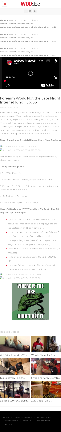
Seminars (8, 424)
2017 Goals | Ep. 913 (42, 400)
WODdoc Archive (11, 421)
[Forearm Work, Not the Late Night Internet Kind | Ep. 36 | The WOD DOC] (30, 3)
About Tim (27, 421)
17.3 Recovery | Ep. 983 (12, 377)
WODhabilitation (43, 421)
